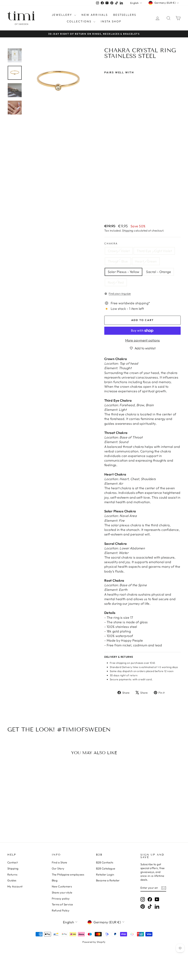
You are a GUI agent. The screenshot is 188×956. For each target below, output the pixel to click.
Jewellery (62, 14)
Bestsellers (124, 14)
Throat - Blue (118, 261)
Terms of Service (62, 904)
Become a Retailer (108, 880)
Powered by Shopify (93, 941)
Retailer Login (105, 874)
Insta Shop (111, 21)
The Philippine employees (68, 874)
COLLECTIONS (80, 21)
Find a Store (59, 862)
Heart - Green (146, 261)
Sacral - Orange (158, 272)
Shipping (127, 230)
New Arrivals (95, 14)
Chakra (111, 243)
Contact (12, 862)
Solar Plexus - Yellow (123, 272)
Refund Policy (61, 910)
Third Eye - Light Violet (154, 251)
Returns (12, 874)
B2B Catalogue (105, 868)
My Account (15, 886)
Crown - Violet (119, 251)
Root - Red (116, 282)
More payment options (142, 340)
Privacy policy (61, 898)
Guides (11, 880)
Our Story (58, 868)
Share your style (62, 892)
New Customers (62, 886)
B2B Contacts (104, 862)
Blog (55, 880)
